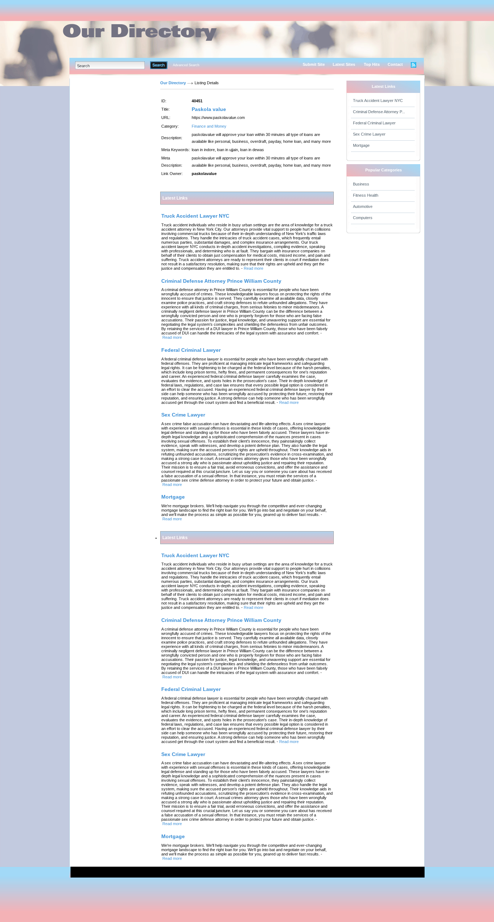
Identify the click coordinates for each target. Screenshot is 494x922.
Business (361, 184)
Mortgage (361, 145)
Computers (362, 217)
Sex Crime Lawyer (369, 134)
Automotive (362, 206)
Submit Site (314, 64)
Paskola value (209, 109)
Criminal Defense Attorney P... (379, 112)
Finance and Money (209, 126)
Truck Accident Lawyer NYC (378, 100)
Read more (253, 268)
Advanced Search (186, 65)
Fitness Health (365, 195)
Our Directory (173, 83)
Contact (395, 64)
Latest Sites (344, 64)
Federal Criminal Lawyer (374, 123)
